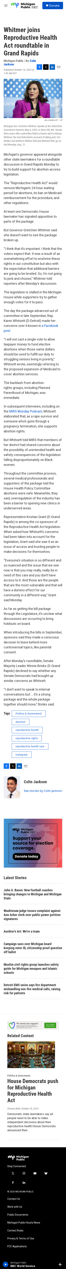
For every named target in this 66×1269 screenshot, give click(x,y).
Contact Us (13, 1199)
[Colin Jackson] (12, 787)
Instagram (22, 754)
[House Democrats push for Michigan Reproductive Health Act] (31, 1054)
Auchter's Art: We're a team (22, 931)
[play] (5, 1264)
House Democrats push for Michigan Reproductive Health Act (32, 1090)
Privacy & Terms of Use (20, 1238)
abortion (20, 721)
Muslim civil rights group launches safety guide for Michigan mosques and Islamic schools (31, 969)
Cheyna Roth (13, 1108)
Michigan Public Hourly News (23, 1222)
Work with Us (14, 1206)
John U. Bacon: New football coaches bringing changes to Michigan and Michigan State (33, 894)
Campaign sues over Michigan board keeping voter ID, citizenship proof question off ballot (33, 948)
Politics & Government (29, 713)
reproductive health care (30, 746)
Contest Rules (15, 1230)
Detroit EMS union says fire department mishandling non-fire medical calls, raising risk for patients (32, 989)
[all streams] (61, 1264)
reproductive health (27, 730)
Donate (54, 5)
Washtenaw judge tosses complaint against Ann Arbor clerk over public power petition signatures (32, 915)
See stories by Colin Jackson (43, 791)
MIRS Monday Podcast (25, 411)
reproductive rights (27, 738)
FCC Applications (17, 1246)
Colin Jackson (35, 782)
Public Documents (17, 1214)
